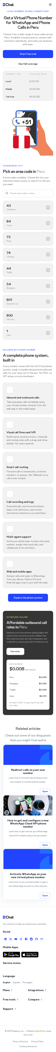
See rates (15, 651)
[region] (28, 270)
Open (45, 791)
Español (16, 982)
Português (27, 982)
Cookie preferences (28, 1046)
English (6, 982)
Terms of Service (20, 1041)
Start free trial (28, 54)
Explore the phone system (28, 597)
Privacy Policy (37, 1041)
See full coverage (28, 64)
